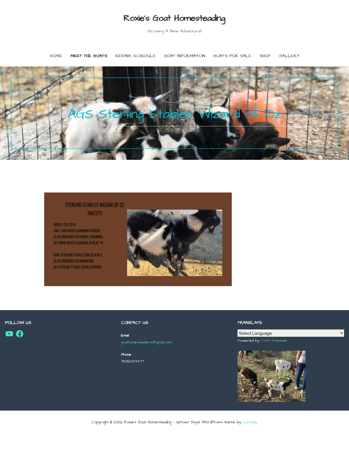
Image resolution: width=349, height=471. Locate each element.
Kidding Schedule (136, 56)
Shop (265, 56)
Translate (279, 340)
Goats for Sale (232, 56)
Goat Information (184, 56)
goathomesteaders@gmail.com (146, 342)
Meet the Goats (88, 56)
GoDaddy (250, 422)
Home (56, 56)
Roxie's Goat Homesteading (174, 18)
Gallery (289, 56)
